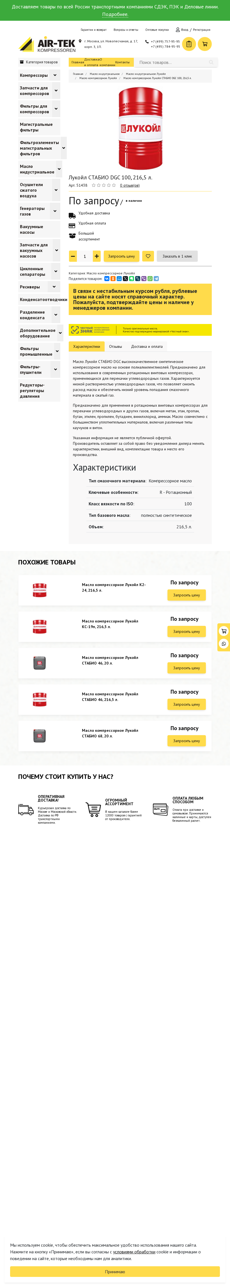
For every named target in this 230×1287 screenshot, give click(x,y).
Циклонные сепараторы (32, 271)
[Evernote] (131, 278)
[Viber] (143, 278)
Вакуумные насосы (31, 229)
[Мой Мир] (119, 278)
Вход (184, 30)
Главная (78, 62)
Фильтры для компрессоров (34, 108)
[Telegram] (156, 278)
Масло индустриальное (37, 169)
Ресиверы (30, 287)
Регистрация (201, 30)
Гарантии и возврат (94, 30)
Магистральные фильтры (36, 127)
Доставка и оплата (92, 62)
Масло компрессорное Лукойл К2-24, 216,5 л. (114, 587)
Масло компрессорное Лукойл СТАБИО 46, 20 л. (110, 660)
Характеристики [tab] (86, 346)
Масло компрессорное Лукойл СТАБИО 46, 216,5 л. (110, 696)
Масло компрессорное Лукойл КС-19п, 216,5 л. (110, 624)
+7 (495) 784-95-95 (165, 46)
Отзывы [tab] (115, 346)
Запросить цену (121, 256)
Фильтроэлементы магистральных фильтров (39, 148)
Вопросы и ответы (126, 30)
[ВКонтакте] (106, 278)
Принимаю (115, 1271)
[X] (125, 278)
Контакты (122, 62)
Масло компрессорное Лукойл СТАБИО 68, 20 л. (110, 733)
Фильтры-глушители (31, 369)
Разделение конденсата (32, 314)
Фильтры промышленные (36, 351)
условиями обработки (134, 1251)
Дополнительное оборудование (38, 333)
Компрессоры (34, 75)
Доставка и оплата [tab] (147, 346)
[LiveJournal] (137, 278)
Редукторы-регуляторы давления (32, 390)
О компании (107, 62)
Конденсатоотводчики (43, 299)
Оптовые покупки (157, 30)
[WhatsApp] (150, 278)
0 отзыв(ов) (130, 185)
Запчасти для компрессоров (34, 90)
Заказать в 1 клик (177, 256)
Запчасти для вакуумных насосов (34, 250)
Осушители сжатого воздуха (31, 190)
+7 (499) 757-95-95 (165, 41)
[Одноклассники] (113, 278)
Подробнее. (115, 14)
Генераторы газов (32, 211)
